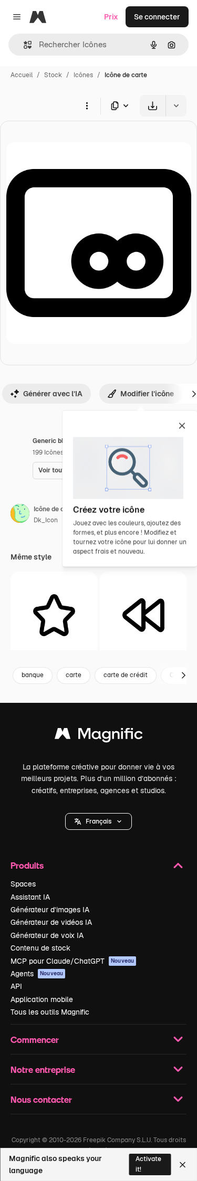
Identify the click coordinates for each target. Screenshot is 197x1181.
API (16, 986)
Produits (27, 865)
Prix (111, 17)
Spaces (23, 884)
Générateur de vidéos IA (51, 922)
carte (73, 675)
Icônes (83, 75)
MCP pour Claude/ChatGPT (72, 961)
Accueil (22, 75)
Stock (53, 75)
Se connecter (157, 17)
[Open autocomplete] (23, 45)
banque (33, 675)
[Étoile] (54, 615)
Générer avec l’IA (52, 393)
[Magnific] (99, 736)
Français (98, 821)
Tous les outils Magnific (50, 1012)
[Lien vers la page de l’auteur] (20, 515)
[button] (98, 821)
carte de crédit (125, 675)
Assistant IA (30, 897)
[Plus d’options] (86, 105)
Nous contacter (41, 1099)
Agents (37, 973)
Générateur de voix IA (47, 935)
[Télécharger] (152, 106)
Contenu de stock (40, 948)
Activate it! (148, 1164)
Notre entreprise (43, 1069)
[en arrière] (143, 615)
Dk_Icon (46, 520)
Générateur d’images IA (50, 909)
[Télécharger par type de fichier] (120, 106)
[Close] (182, 1164)
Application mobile (42, 999)
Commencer (35, 1039)
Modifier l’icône (147, 393)
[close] (182, 426)
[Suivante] (183, 675)
